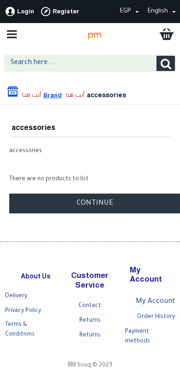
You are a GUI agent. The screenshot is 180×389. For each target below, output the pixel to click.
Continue (95, 203)
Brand (52, 95)
